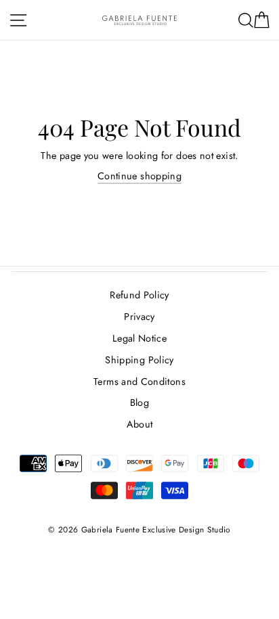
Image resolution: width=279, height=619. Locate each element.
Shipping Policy (139, 360)
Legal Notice (139, 338)
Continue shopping (139, 176)
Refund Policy (139, 295)
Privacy (139, 316)
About (140, 424)
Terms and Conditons (139, 381)
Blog (139, 402)
